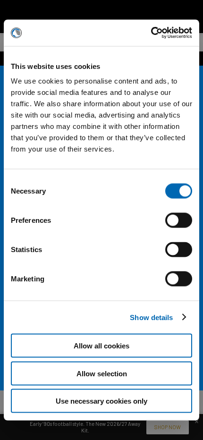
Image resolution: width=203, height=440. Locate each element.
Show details (151, 317)
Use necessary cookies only (101, 401)
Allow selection (101, 373)
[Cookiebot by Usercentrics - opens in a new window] (151, 33)
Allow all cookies (101, 346)
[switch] (178, 229)
